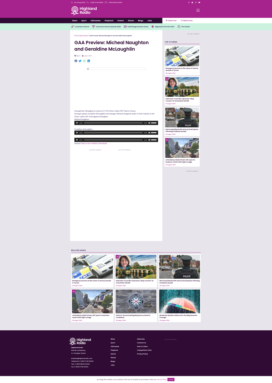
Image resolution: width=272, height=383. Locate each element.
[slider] (154, 123)
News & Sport (84, 36)
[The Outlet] (179, 26)
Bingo (140, 21)
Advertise (141, 339)
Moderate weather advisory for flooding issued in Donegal (178, 316)
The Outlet (185, 27)
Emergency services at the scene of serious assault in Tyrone (182, 69)
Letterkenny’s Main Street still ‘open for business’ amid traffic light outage (180, 161)
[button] (76, 61)
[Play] (77, 123)
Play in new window (89, 143)
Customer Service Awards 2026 (108, 27)
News (74, 21)
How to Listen (142, 346)
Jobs (149, 21)
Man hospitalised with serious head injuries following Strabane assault (182, 130)
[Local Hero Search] (72, 26)
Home (76, 36)
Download (103, 143)
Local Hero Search (82, 27)
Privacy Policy (142, 354)
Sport (83, 21)
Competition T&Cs (144, 350)
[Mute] (149, 123)
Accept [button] (171, 379)
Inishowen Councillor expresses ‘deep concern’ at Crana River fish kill (180, 100)
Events (121, 21)
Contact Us (141, 343)
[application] (116, 123)
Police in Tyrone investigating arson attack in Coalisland (133, 316)
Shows (131, 21)
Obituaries (96, 21)
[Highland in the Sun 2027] (152, 26)
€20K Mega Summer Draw (138, 27)
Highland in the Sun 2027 (164, 27)
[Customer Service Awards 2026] (93, 26)
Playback (109, 21)
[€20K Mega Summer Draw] (125, 26)
